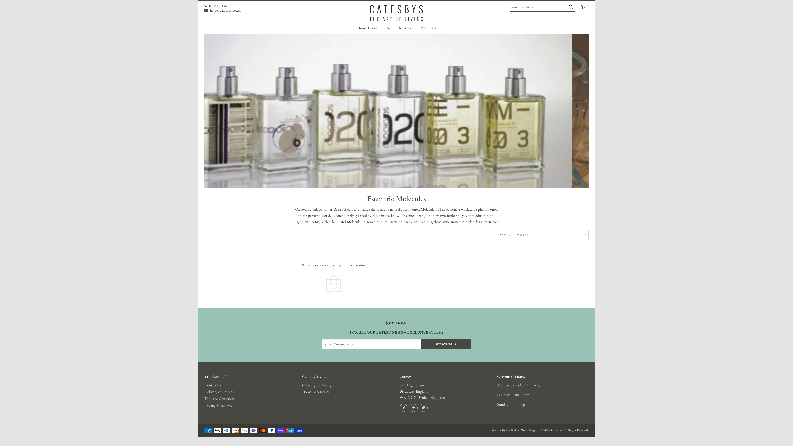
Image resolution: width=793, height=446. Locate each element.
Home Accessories (315, 392)
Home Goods (367, 28)
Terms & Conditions (219, 398)
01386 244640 (220, 6)
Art (389, 28)
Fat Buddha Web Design (521, 430)
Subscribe (444, 344)
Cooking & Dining (316, 385)
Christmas (404, 28)
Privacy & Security (218, 405)
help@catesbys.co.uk (225, 10)
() (586, 7)
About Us (428, 28)
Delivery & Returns (219, 392)
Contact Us (212, 385)
